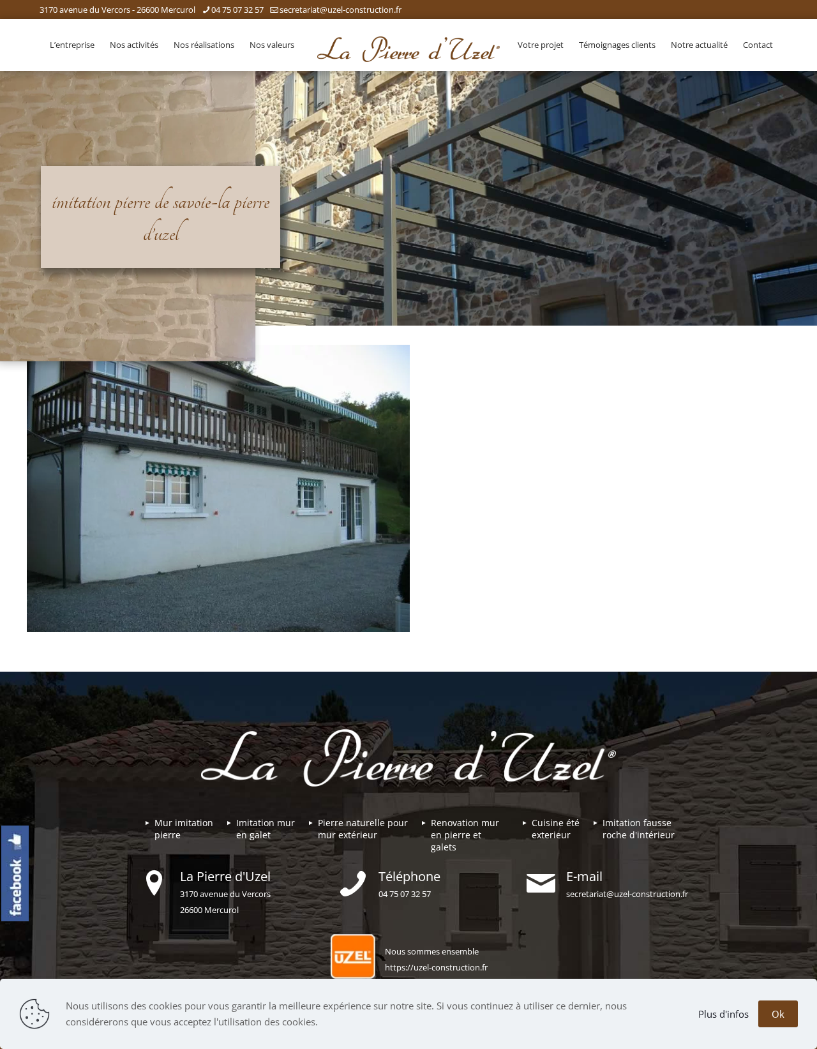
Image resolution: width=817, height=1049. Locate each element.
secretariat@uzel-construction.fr (340, 9)
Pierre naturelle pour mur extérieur (363, 829)
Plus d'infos (723, 1013)
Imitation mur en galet (265, 829)
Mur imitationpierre (183, 829)
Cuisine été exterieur (556, 829)
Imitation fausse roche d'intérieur (639, 829)
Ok (778, 1013)
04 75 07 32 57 (237, 9)
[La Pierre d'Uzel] (408, 48)
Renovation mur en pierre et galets (465, 835)
